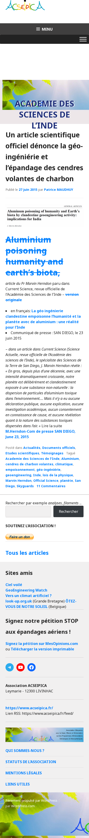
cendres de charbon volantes (29, 464)
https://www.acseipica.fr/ (29, 707)
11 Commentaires (51, 486)
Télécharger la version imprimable (42, 649)
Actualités (31, 447)
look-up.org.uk (18, 601)
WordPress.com (23, 806)
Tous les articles (27, 552)
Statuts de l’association (30, 761)
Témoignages (52, 453)
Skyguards (25, 486)
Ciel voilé (13, 584)
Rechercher (68, 511)
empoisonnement (20, 469)
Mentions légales (23, 772)
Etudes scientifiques (22, 453)
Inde (37, 475)
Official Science (45, 480)
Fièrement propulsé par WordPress (31, 800)
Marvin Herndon (18, 480)
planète (66, 480)
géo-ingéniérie (48, 469)
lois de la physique (58, 475)
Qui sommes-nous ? (24, 750)
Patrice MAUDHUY (58, 189)
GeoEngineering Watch (26, 590)
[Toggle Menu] (83, 39)
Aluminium (70, 458)
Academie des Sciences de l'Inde (32, 458)
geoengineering (18, 475)
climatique (64, 464)
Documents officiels (58, 447)
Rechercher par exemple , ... (43, 502)
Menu (47, 29)
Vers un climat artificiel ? (28, 595)
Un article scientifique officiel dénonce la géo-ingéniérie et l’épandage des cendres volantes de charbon (44, 156)
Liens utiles (17, 784)
